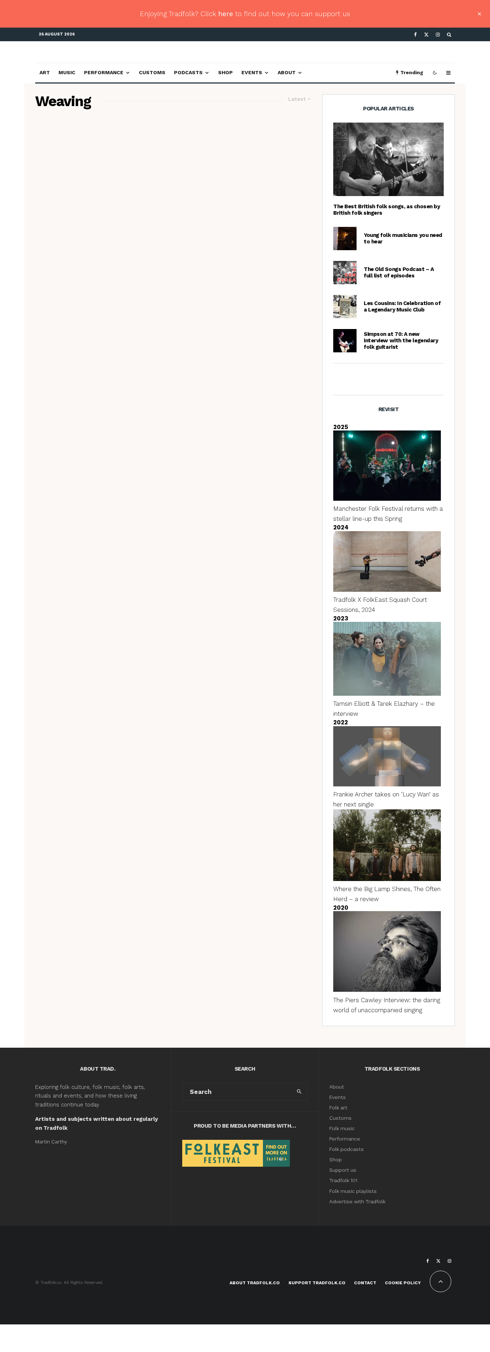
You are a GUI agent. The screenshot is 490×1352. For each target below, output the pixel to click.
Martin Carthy (51, 1141)
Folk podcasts (346, 1149)
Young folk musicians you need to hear (403, 238)
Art (44, 72)
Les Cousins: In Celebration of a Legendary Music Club (402, 306)
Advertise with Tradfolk (357, 1201)
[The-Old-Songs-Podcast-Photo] (345, 272)
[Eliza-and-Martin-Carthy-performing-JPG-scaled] (388, 159)
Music (66, 72)
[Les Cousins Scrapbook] (345, 306)
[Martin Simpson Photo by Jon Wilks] (345, 340)
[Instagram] (437, 35)
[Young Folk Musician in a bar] (345, 238)
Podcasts (188, 72)
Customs (152, 72)
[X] (426, 35)
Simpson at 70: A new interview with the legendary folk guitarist (401, 340)
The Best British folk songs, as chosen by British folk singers (386, 209)
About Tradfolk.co (255, 1282)
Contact (365, 1282)
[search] (299, 1091)
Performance (103, 72)
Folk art (339, 1107)
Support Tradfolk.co (316, 1282)
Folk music (342, 1128)
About (287, 72)
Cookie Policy (403, 1282)
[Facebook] (415, 35)
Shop (225, 72)
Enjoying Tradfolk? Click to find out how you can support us (245, 14)
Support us (342, 1170)
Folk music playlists (353, 1191)
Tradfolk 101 (343, 1180)
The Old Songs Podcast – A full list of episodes (399, 272)
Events (251, 72)
